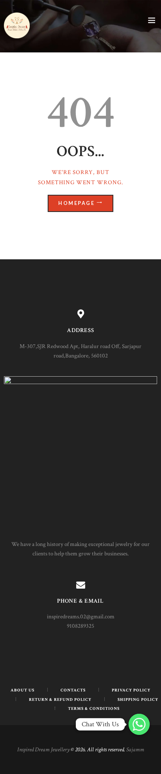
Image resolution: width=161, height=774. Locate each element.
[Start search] (150, 228)
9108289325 (80, 626)
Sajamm (135, 749)
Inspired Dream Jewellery (43, 749)
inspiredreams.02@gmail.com (80, 616)
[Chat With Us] (139, 724)
